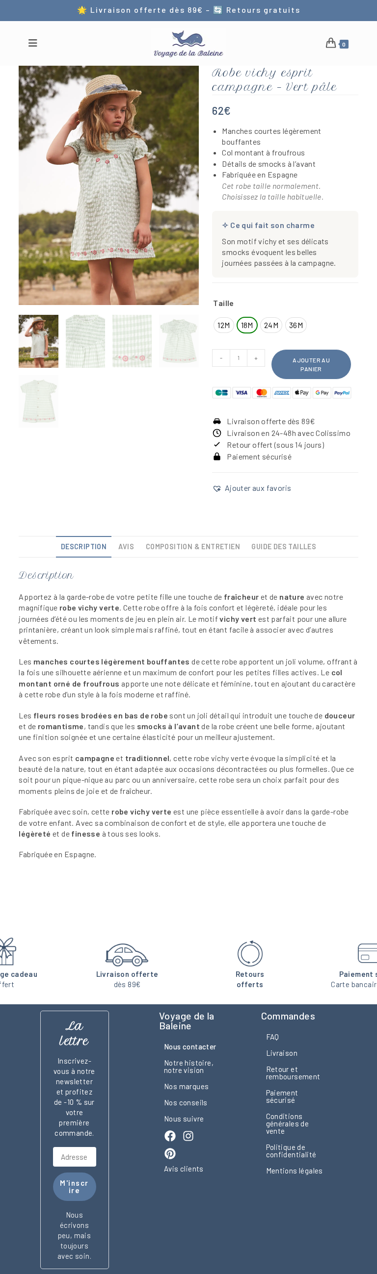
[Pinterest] (170, 1154)
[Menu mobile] (32, 43)
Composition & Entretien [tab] (193, 546)
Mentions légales (294, 1170)
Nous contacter (190, 1046)
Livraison (282, 1052)
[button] (251, 488)
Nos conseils (186, 1102)
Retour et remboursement (293, 1073)
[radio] (223, 325)
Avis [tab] (126, 546)
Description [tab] (84, 546)
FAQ (272, 1036)
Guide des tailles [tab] (283, 546)
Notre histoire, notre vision (189, 1066)
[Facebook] (170, 1136)
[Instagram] (188, 1136)
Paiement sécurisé (282, 1096)
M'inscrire (74, 1186)
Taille (223, 302)
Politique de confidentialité (291, 1151)
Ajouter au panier (311, 364)
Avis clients (184, 1168)
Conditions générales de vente (287, 1123)
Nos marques (186, 1086)
